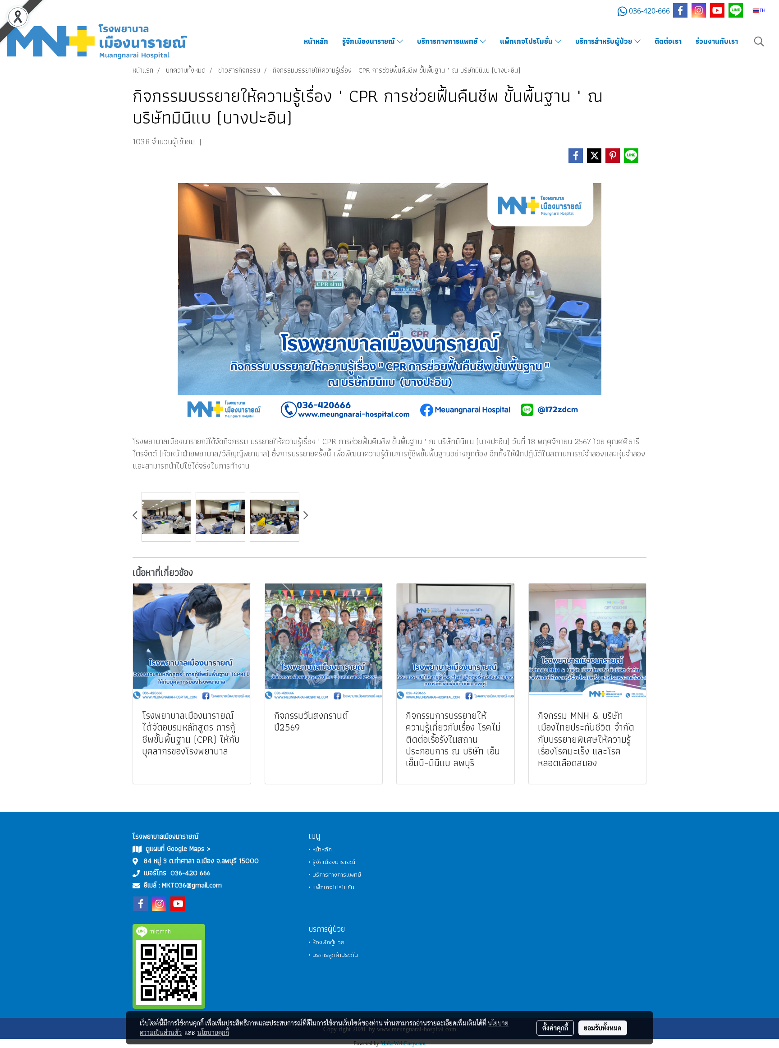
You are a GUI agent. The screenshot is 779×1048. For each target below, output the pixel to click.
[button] (759, 41)
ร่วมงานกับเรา (717, 41)
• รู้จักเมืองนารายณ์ (331, 862)
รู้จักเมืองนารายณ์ (369, 41)
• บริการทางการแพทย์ (334, 874)
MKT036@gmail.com (192, 885)
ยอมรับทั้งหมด (603, 1028)
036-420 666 (190, 872)
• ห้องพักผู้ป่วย (326, 942)
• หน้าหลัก (320, 849)
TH (762, 10)
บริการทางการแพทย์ (448, 41)
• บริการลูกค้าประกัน (333, 955)
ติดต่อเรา (668, 41)
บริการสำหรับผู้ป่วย (604, 41)
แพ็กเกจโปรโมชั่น (527, 41)
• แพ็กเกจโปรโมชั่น (331, 887)
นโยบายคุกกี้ (213, 1032)
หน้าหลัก (316, 41)
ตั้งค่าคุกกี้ (555, 1028)
